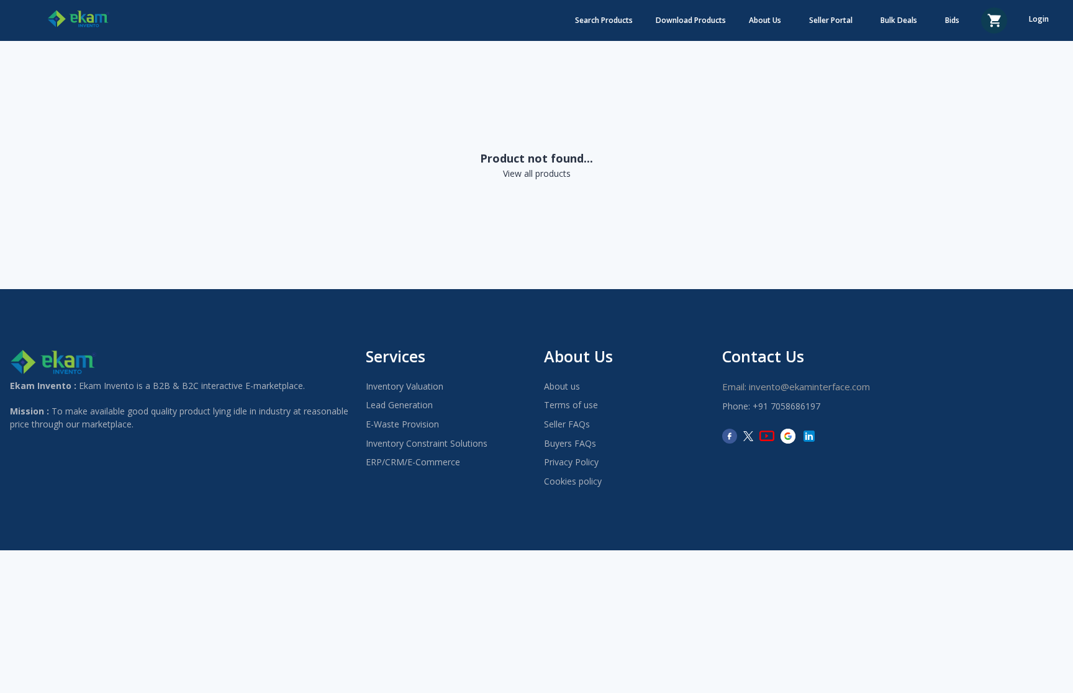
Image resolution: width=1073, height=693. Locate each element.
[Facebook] (729, 436)
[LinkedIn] (809, 436)
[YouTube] (766, 436)
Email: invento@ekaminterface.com (796, 386)
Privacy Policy (571, 462)
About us (562, 386)
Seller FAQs (567, 424)
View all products (537, 173)
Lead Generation (399, 405)
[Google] (788, 436)
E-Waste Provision (402, 424)
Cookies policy (573, 481)
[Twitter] (748, 436)
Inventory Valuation (404, 386)
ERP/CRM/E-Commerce (413, 462)
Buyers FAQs (570, 443)
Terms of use (571, 405)
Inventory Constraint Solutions (426, 443)
